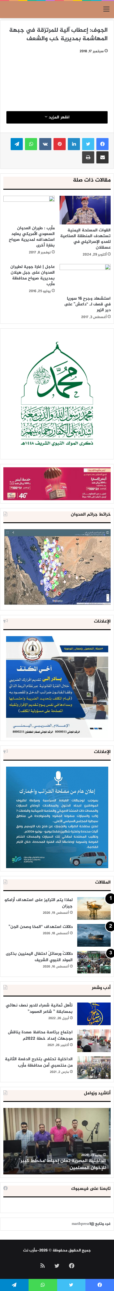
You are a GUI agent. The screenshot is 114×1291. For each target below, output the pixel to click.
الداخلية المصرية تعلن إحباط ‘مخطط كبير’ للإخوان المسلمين (64, 1164)
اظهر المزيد (58, 117)
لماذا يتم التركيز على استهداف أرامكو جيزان (39, 903)
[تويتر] (88, 144)
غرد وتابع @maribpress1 (91, 1224)
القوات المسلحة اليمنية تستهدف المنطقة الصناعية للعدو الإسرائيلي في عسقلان (85, 239)
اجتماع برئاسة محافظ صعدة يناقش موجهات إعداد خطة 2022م (40, 1035)
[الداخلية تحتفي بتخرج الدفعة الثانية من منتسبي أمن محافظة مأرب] (94, 1067)
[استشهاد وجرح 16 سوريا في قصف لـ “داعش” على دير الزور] (85, 278)
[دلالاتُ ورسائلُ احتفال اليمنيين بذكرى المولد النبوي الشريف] (94, 962)
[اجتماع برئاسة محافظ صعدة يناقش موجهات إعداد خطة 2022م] (94, 1040)
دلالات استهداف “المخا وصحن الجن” (41, 926)
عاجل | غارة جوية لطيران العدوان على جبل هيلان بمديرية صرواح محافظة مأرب (32, 275)
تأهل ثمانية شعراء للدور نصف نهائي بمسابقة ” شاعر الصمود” (39, 1008)
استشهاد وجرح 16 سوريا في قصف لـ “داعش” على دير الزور (87, 304)
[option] (57, 1141)
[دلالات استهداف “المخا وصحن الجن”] (94, 935)
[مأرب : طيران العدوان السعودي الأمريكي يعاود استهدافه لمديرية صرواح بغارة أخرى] (29, 209)
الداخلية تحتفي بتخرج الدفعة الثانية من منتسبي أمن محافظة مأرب (39, 1062)
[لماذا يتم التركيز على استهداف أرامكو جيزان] (94, 908)
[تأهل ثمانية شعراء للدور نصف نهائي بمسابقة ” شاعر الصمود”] (94, 1014)
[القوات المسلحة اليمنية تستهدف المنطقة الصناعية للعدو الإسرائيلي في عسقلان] (85, 210)
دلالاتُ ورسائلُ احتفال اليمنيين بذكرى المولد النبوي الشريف (39, 957)
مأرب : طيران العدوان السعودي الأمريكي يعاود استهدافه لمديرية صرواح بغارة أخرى (32, 237)
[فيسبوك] (102, 144)
